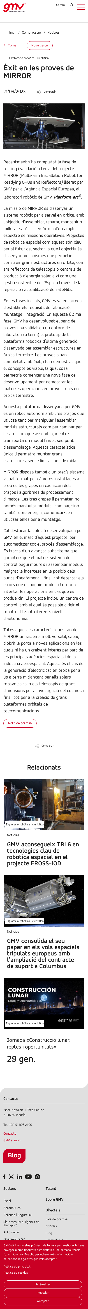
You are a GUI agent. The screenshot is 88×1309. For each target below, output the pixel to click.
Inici (12, 32)
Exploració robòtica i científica (29, 58)
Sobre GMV (55, 1200)
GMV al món (12, 1140)
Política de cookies (16, 1272)
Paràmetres (43, 1284)
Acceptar (43, 1301)
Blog (14, 1155)
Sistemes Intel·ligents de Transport (21, 1223)
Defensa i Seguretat (17, 1215)
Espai (7, 1201)
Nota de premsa (20, 723)
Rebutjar (43, 1293)
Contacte (9, 1133)
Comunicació (31, 32)
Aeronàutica (12, 1208)
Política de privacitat (17, 1266)
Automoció (11, 1232)
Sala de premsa (56, 1219)
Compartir (50, 91)
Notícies (53, 32)
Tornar (13, 45)
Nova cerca (39, 45)
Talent (51, 1189)
